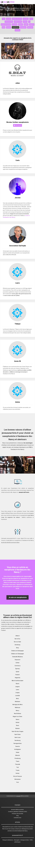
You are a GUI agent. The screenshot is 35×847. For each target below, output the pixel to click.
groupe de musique (5, 24)
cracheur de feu (17, 21)
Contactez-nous (17, 817)
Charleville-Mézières (17, 656)
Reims (17, 719)
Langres (17, 686)
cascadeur (25, 18)
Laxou (17, 689)
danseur (25, 21)
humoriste (14, 24)
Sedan (17, 752)
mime (3, 27)
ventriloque (30, 27)
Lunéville (17, 695)
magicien (32, 24)
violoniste (17, 30)
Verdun (17, 773)
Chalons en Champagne (17, 650)
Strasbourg (18, 758)
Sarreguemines (18, 743)
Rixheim (17, 728)
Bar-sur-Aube (17, 641)
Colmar (17, 662)
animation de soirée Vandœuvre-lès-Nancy (17, 830)
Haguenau (17, 677)
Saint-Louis (18, 737)
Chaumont (17, 659)
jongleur (26, 24)
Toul (17, 767)
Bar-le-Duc (17, 638)
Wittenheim (17, 779)
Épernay (17, 668)
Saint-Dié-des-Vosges (17, 731)
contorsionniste (9, 21)
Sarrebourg (17, 740)
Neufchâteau (17, 713)
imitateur (20, 24)
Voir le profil (18, 125)
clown (31, 18)
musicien (8, 27)
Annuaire (13, 809)
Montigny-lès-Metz (18, 704)
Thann (17, 761)
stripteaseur (23, 27)
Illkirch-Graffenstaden (17, 680)
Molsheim (17, 701)
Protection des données (17, 813)
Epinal (17, 671)
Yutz (17, 782)
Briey (17, 647)
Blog (17, 815)
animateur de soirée (17, 18)
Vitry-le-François (17, 776)
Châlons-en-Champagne (17, 653)
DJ (29, 21)
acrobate (8, 18)
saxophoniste (15, 27)
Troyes (17, 770)
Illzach (17, 683)
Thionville (17, 764)
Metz (17, 698)
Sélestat (17, 755)
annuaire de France (24, 492)
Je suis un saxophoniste (17, 597)
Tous (3, 18)
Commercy (17, 665)
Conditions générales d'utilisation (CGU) (17, 811)
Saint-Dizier (17, 734)
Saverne (17, 746)
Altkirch (18, 635)
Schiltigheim (17, 749)
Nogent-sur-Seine (17, 716)
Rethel (17, 722)
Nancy (17, 710)
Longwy (18, 692)
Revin (17, 725)
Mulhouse (17, 707)
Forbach (17, 674)
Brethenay (17, 644)
